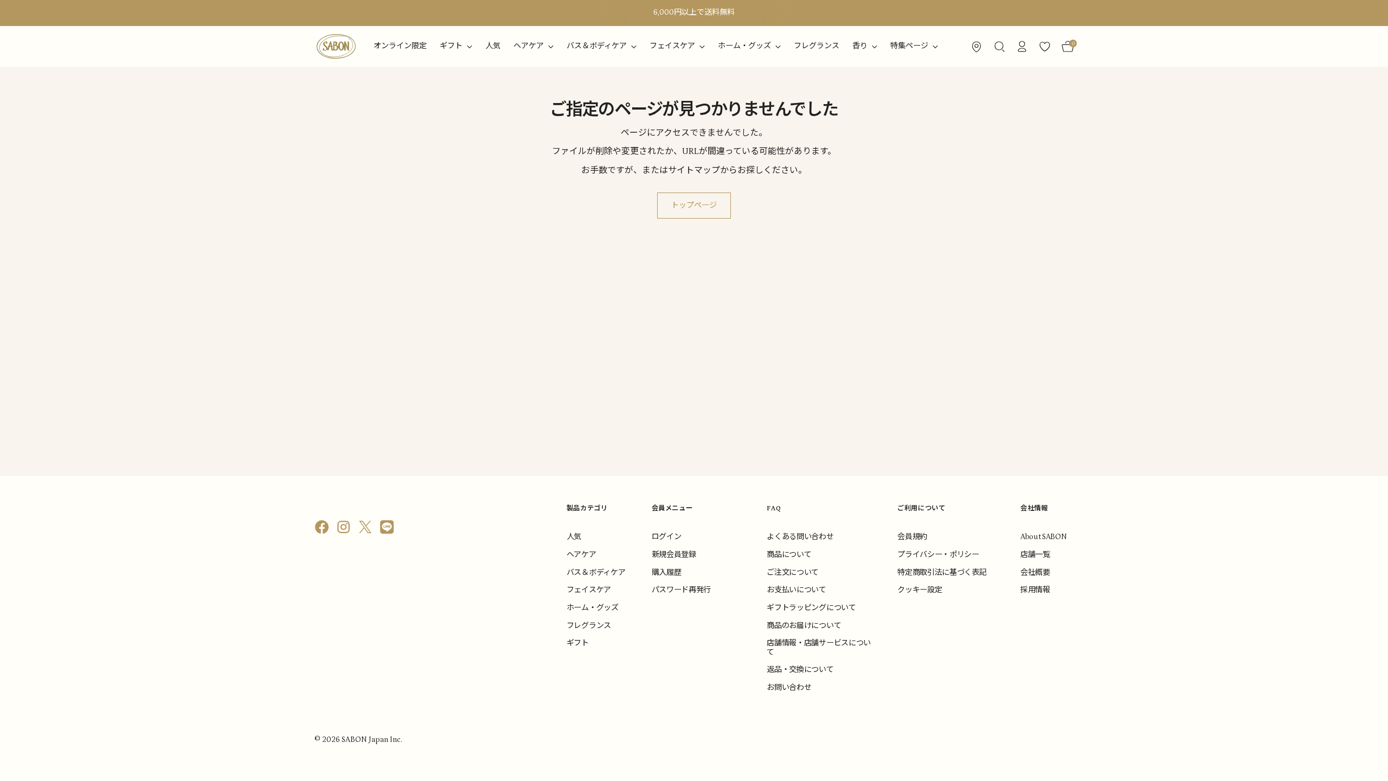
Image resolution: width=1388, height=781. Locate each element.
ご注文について (793, 572)
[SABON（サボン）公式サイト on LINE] (388, 529)
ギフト (578, 643)
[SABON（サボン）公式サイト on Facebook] (323, 529)
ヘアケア (581, 554)
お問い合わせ (789, 687)
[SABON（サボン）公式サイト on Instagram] (345, 529)
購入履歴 (667, 572)
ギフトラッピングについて (811, 608)
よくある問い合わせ (800, 537)
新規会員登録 (674, 554)
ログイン (667, 537)
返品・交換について (800, 669)
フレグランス (589, 626)
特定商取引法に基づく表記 (941, 572)
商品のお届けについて (804, 626)
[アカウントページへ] (1022, 46)
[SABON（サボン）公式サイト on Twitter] (366, 529)
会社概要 (1035, 572)
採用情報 (1035, 590)
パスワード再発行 (681, 590)
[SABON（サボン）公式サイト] (336, 46)
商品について (789, 554)
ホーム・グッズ (593, 608)
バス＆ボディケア (596, 572)
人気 (574, 537)
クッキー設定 (919, 590)
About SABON (1043, 537)
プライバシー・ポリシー (938, 554)
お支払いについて (796, 590)
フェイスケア (589, 590)
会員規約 (912, 537)
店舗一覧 (1035, 554)
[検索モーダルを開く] (999, 46)
